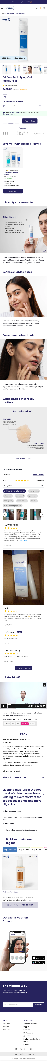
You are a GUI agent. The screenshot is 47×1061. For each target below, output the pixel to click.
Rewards (27, 1030)
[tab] (10, 849)
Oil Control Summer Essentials (11, 173)
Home (2, 13)
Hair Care (6, 1027)
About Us (27, 1036)
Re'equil (15, 1059)
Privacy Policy (17, 1054)
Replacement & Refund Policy (32, 1040)
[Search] (37, 8)
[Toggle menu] (2, 8)
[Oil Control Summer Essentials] (13, 158)
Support (27, 1027)
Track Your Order (30, 1024)
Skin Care (6, 1024)
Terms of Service (28, 1054)
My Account (28, 1033)
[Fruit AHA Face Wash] (20, 872)
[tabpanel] (23, 881)
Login (7, 114)
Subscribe (38, 1005)
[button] (22, 250)
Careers (27, 1044)
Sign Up (12, 114)
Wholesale (6, 1030)
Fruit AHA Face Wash (10, 892)
